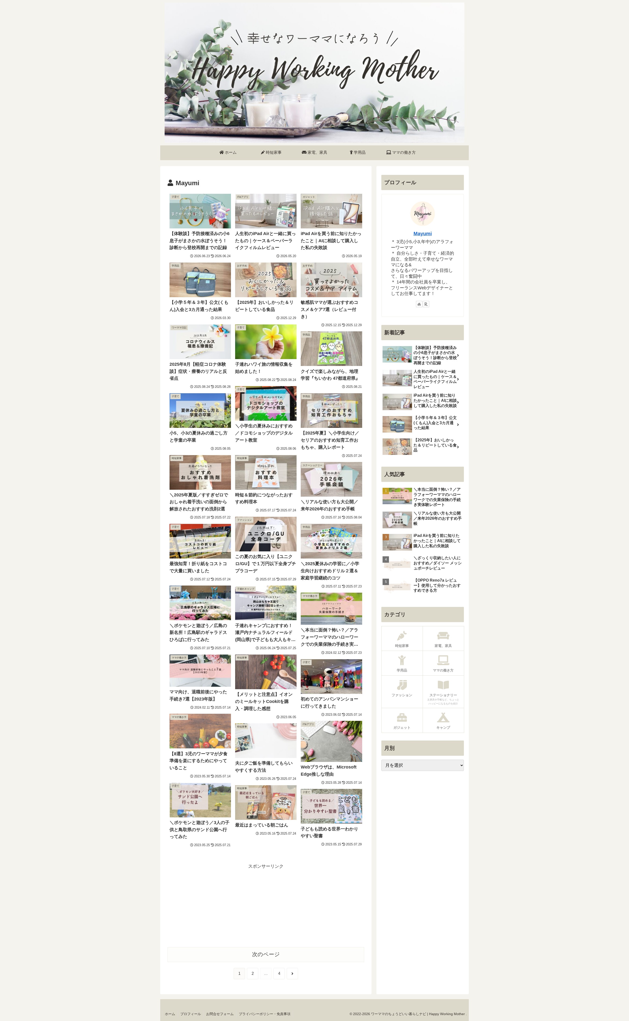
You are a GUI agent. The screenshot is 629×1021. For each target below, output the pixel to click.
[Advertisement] (266, 904)
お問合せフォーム (220, 1014)
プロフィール (190, 1014)
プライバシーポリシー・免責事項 (264, 1014)
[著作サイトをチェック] (419, 304)
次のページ (266, 954)
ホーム (170, 1014)
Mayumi (423, 233)
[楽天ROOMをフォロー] (426, 304)
